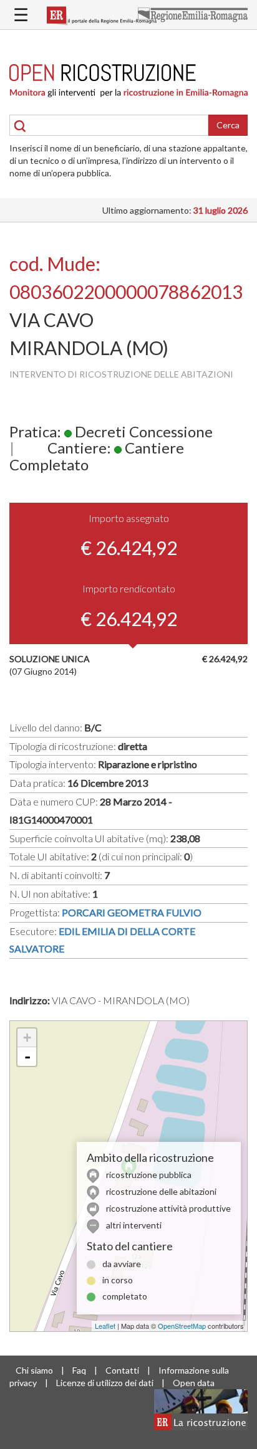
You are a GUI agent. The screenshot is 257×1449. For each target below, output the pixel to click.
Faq (79, 1370)
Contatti (122, 1370)
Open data (194, 1382)
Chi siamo (34, 1370)
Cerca (228, 125)
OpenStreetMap (182, 1326)
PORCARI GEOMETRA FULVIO (131, 912)
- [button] (27, 1056)
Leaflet (105, 1326)
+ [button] (27, 1037)
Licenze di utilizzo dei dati (104, 1382)
